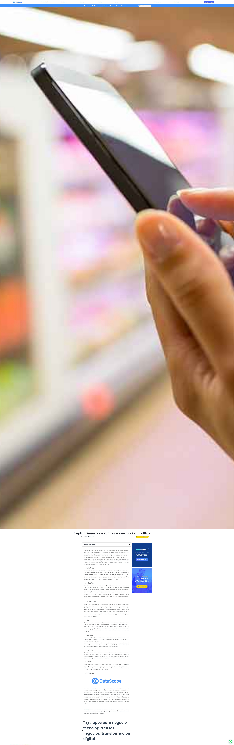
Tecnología (87, 5)
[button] (129, 544)
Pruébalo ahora (141, 559)
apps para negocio (110, 722)
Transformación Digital (107, 5)
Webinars (123, 5)
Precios (100, 2)
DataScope (87, 710)
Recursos (82, 2)
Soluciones (63, 2)
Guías (117, 5)
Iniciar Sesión (176, 2)
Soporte (116, 2)
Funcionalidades (44, 2)
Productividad (95, 5)
